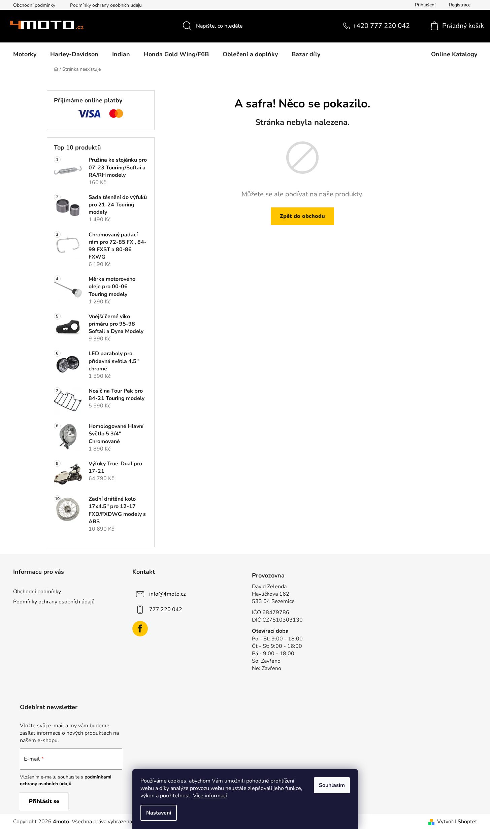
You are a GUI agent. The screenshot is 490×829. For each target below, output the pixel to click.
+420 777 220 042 (381, 25)
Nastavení (158, 813)
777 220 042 (165, 609)
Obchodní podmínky (34, 5)
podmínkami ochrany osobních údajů (65, 780)
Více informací (210, 795)
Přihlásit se (44, 801)
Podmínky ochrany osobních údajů (106, 5)
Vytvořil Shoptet (457, 821)
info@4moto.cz (167, 594)
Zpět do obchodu (302, 216)
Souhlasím (332, 785)
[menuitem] (24, 54)
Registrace (459, 5)
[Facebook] (140, 628)
